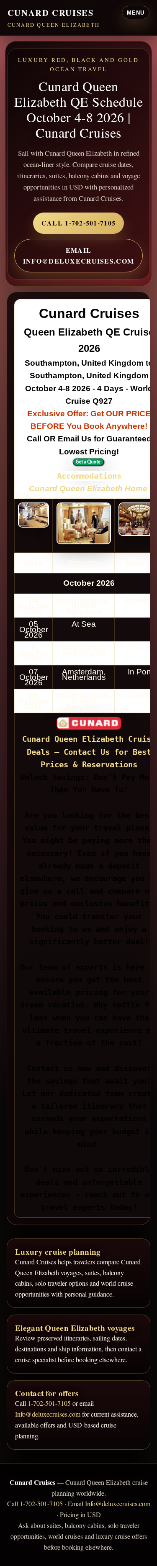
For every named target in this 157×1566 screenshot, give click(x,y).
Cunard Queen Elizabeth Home (88, 488)
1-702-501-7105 (49, 1403)
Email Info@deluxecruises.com (78, 255)
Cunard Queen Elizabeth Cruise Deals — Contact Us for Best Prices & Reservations (89, 752)
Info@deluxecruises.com (47, 1414)
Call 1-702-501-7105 (78, 223)
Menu (135, 13)
